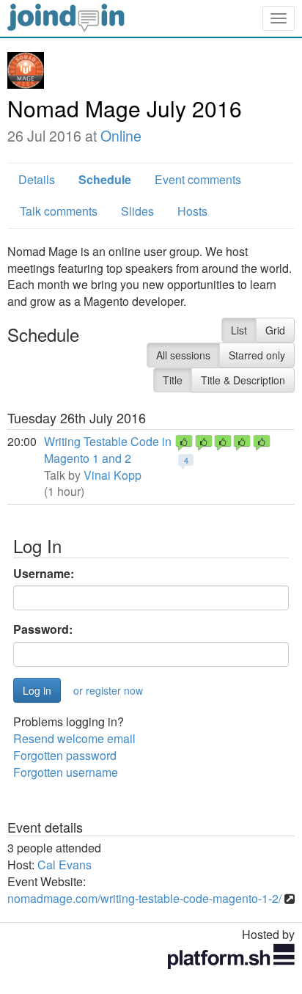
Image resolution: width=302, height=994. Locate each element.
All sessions (183, 355)
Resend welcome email (74, 738)
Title (173, 380)
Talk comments (58, 210)
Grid (275, 330)
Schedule (104, 179)
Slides (137, 210)
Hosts (192, 210)
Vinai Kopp (112, 475)
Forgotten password (65, 755)
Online (120, 135)
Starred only (257, 355)
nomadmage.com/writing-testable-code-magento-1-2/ (144, 898)
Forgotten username (65, 772)
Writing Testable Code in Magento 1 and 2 (108, 450)
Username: (43, 574)
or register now (108, 690)
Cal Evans (64, 864)
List (239, 330)
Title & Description (243, 380)
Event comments (198, 179)
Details (36, 179)
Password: (43, 629)
